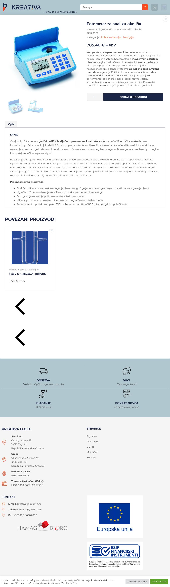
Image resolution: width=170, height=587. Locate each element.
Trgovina (103, 29)
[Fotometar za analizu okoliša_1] (45, 59)
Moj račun (92, 452)
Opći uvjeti (93, 441)
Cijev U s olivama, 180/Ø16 (27, 274)
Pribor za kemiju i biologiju (117, 37)
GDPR (90, 446)
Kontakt (91, 457)
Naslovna (92, 29)
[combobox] (111, 7)
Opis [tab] (11, 124)
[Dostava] (43, 371)
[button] (164, 7)
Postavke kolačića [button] (137, 581)
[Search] (145, 7)
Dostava (43, 380)
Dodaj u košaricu (133, 97)
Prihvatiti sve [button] (159, 581)
